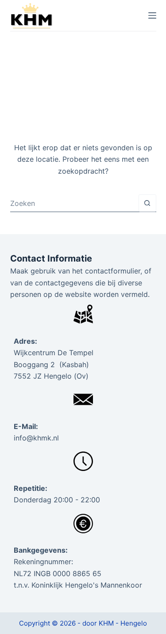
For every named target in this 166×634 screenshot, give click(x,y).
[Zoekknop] (147, 203)
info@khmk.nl (36, 437)
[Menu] (152, 15)
